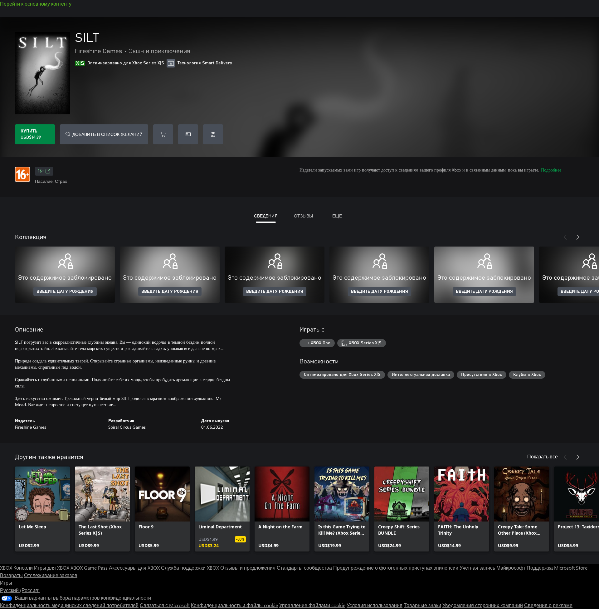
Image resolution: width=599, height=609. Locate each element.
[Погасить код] (213, 134)
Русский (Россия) (20, 590)
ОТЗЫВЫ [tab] (303, 216)
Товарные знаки (422, 605)
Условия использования (374, 605)
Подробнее (551, 170)
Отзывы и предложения (247, 567)
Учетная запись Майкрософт (492, 567)
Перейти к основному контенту (35, 3)
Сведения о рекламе (548, 605)
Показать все (542, 456)
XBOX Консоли (16, 567)
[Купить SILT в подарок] (188, 134)
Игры (6, 582)
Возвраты (11, 575)
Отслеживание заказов (50, 575)
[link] (42, 509)
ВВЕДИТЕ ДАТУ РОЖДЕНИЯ (65, 291)
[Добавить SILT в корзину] (163, 134)
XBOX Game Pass (89, 567)
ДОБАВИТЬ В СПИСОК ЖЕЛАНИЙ (107, 134)
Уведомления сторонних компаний (482, 605)
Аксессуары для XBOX (135, 567)
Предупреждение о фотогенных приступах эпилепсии (395, 567)
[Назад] (565, 237)
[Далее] (578, 237)
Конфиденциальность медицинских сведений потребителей (69, 605)
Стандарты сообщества (304, 567)
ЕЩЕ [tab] (337, 216)
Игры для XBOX (52, 567)
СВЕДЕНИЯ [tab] (266, 216)
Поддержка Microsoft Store (557, 567)
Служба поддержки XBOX (190, 567)
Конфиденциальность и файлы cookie (234, 605)
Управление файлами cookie (312, 605)
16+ (41, 171)
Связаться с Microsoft (165, 605)
